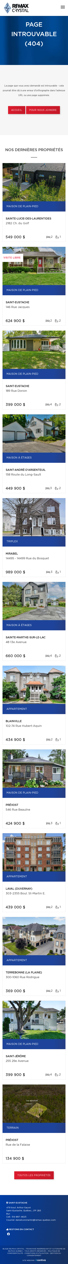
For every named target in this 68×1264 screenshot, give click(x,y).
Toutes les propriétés (34, 1175)
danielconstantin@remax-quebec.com (35, 1220)
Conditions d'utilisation (36, 1253)
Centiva (41, 1260)
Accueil (16, 110)
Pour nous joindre (43, 110)
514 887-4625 (19, 1217)
